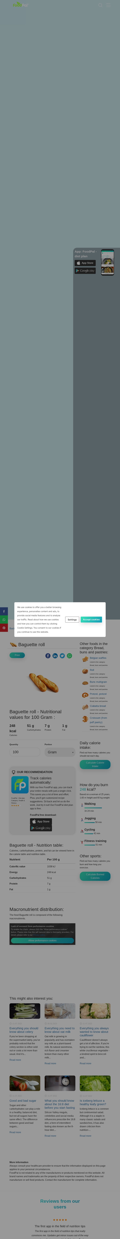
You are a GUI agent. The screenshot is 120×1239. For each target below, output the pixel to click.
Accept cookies (91, 619)
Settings (72, 619)
